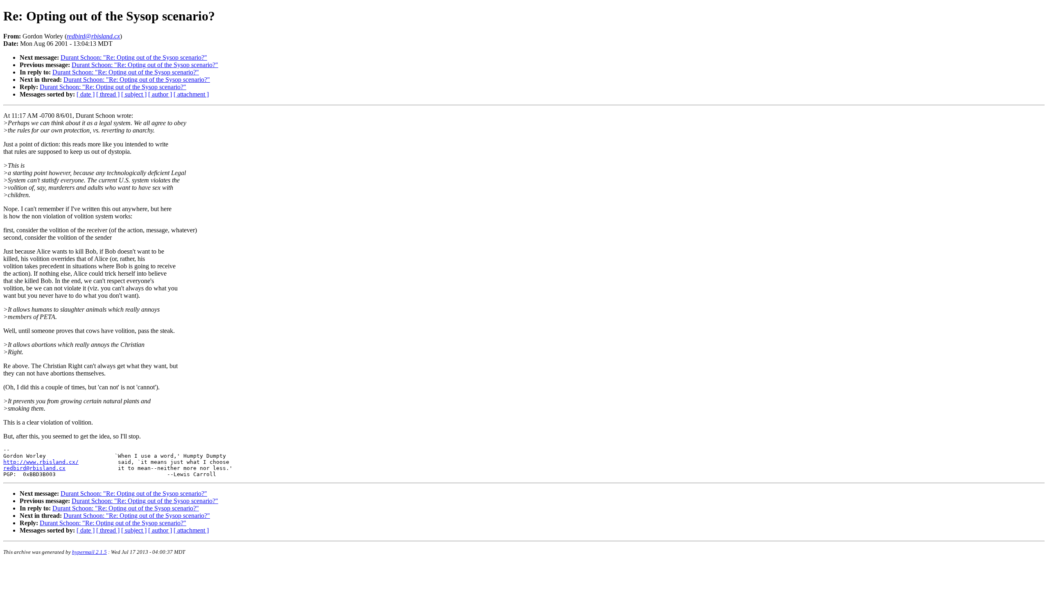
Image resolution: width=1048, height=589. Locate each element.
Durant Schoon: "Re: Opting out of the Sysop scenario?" (134, 57)
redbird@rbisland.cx (34, 468)
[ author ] (160, 94)
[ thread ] (108, 94)
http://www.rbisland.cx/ (41, 462)
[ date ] (86, 94)
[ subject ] (134, 94)
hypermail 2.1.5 (89, 552)
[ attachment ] (191, 94)
